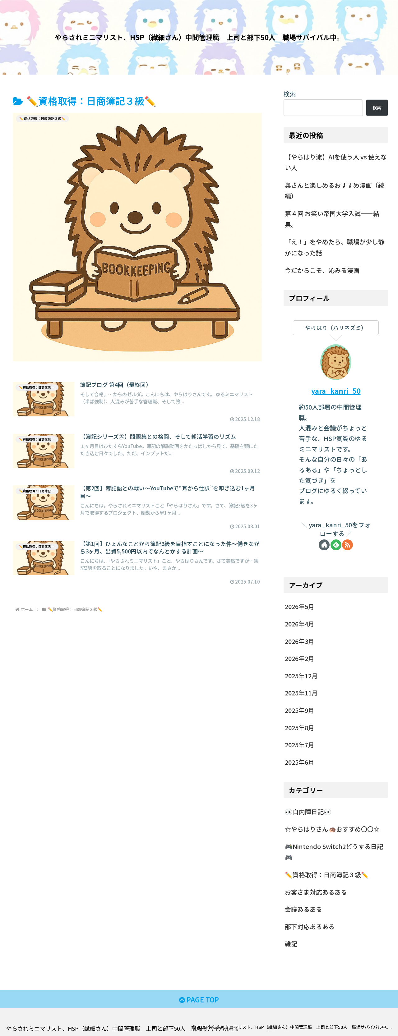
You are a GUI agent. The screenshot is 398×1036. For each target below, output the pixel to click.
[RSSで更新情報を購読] (347, 544)
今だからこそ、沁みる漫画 (322, 270)
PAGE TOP (202, 999)
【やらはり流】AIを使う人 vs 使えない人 (336, 162)
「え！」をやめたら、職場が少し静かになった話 (334, 247)
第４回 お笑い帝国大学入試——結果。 (332, 219)
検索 (290, 93)
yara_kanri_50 (336, 391)
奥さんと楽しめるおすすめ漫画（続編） (334, 191)
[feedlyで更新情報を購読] (336, 544)
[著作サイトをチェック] (324, 544)
